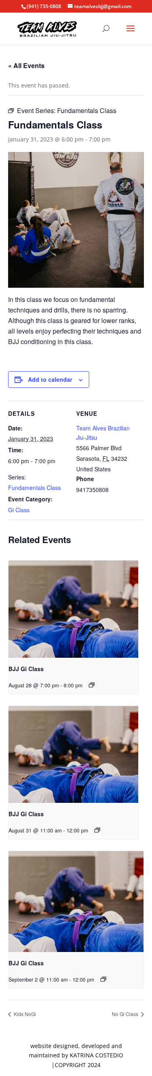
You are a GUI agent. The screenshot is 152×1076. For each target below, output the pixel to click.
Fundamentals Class (34, 487)
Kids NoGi (24, 1013)
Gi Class (19, 510)
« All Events (26, 65)
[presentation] (73, 609)
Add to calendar (50, 379)
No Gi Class (125, 1013)
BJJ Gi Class (26, 669)
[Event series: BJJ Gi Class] (91, 684)
